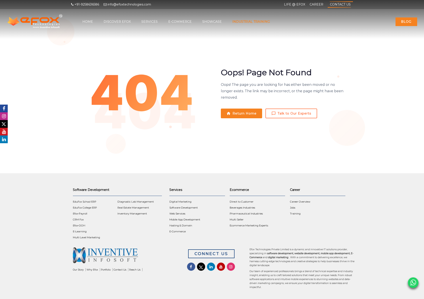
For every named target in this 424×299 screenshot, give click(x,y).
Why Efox (92, 269)
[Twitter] (4, 124)
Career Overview (300, 201)
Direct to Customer (242, 201)
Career (316, 4)
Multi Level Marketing (86, 237)
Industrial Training (251, 22)
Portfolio (106, 269)
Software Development (183, 207)
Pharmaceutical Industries (246, 213)
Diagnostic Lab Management (135, 201)
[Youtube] (4, 131)
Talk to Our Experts (294, 113)
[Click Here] (124, 256)
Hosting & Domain (180, 225)
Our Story (78, 269)
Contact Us (340, 4)
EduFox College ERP (85, 207)
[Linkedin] (4, 139)
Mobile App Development (184, 219)
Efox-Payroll (80, 213)
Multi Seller (237, 219)
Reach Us (134, 269)
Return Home (245, 113)
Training (295, 213)
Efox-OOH (79, 225)
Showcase (212, 22)
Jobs (292, 207)
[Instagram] (4, 116)
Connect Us (211, 253)
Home (87, 22)
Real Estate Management (133, 207)
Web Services (177, 213)
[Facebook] (4, 108)
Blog (406, 22)
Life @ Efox (294, 4)
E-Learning (80, 231)
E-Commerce (180, 22)
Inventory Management (132, 213)
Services (149, 22)
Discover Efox (117, 22)
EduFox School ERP (84, 201)
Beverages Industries (242, 207)
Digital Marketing (180, 201)
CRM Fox (78, 219)
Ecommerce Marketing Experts (249, 225)
